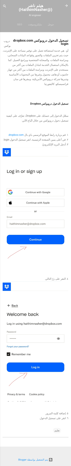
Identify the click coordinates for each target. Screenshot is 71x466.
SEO (19, 24)
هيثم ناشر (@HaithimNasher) (35, 7)
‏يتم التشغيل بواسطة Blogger (33, 459)
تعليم (57, 430)
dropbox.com (16, 134)
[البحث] (5, 7)
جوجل (51, 24)
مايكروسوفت (35, 24)
